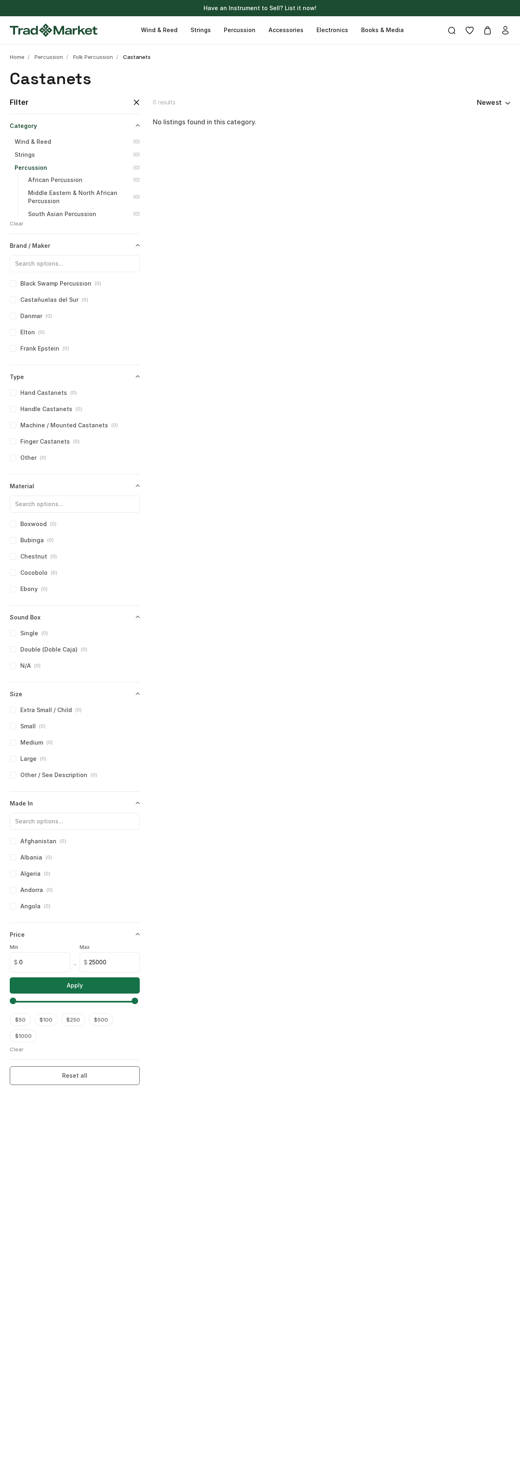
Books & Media (382, 29)
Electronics (332, 29)
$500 (101, 1019)
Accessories (286, 29)
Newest (489, 102)
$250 (73, 1019)
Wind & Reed (159, 29)
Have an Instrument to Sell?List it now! (260, 7)
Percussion (240, 29)
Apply (75, 985)
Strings (201, 29)
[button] (15, 1002)
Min (14, 947)
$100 (45, 1019)
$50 (20, 1019)
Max (85, 947)
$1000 (23, 1036)
